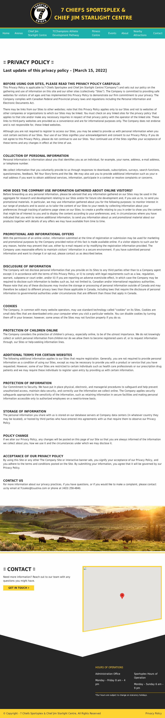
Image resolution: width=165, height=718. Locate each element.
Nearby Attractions (140, 33)
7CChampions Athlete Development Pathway (66, 33)
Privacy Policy (154, 713)
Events (112, 33)
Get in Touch (17, 587)
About (124, 33)
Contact (157, 33)
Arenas (19, 33)
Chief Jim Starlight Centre (37, 33)
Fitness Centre (96, 33)
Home (6, 33)
